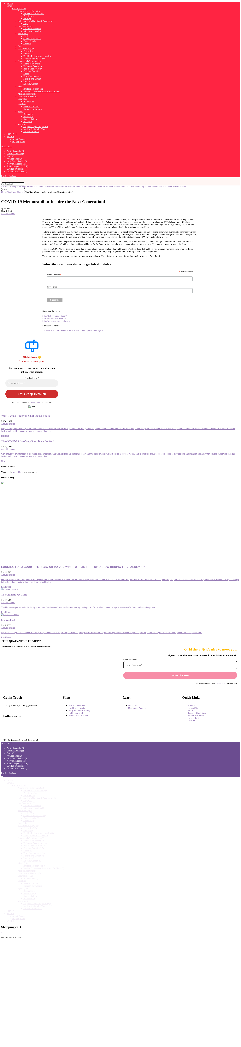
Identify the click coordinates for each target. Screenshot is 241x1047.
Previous (5, 436)
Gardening (132, 186)
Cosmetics (27, 51)
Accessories (28, 101)
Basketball (28, 116)
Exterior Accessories (32, 28)
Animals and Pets (51, 186)
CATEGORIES (19, 8)
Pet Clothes (28, 16)
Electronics (23, 33)
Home (4, 192)
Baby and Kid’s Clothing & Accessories (35, 21)
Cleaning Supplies (31, 71)
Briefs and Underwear (33, 89)
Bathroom (63, 186)
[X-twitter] (6, 731)
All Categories (23, 186)
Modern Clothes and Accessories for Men (41, 91)
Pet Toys (27, 18)
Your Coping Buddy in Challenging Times (25, 415)
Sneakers (22, 104)
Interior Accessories (32, 31)
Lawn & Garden (30, 84)
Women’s (22, 124)
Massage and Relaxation (34, 58)
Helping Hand (18, 141)
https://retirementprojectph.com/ (56, 321)
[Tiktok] (43, 731)
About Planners (19, 139)
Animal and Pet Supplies (29, 11)
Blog (9, 192)
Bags (20, 46)
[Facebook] (6, 724)
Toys (25, 23)
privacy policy (36, 402)
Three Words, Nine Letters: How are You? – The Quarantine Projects (72, 330)
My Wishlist (8, 620)
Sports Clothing (30, 119)
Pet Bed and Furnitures (33, 13)
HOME (10, 3)
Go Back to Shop (8, 186)
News (168, 186)
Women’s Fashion (31, 131)
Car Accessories (25, 26)
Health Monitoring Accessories (37, 56)
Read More (6, 587)
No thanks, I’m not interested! (58, 1043)
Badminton (28, 114)
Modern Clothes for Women (35, 129)
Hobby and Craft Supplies (29, 61)
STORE (10, 6)
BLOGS (10, 136)
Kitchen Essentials (158, 186)
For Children (88, 186)
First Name (52, 287)
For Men (98, 186)
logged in (17, 472)
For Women (107, 186)
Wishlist (10, 921)
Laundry (27, 81)
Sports (20, 111)
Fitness (26, 53)
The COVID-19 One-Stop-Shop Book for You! (27, 441)
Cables (26, 36)
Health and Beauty (26, 48)
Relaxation (176, 186)
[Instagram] (25, 724)
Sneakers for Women (32, 109)
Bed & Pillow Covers (32, 69)
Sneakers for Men (31, 106)
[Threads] (43, 724)
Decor (26, 74)
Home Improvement (32, 76)
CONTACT (12, 134)
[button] (6, 146)
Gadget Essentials (120, 186)
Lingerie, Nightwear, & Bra (35, 126)
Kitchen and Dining (32, 79)
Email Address (54, 274)
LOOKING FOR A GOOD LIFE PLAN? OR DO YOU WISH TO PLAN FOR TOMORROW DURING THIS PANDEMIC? (73, 566)
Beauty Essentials (75, 186)
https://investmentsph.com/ (54, 318)
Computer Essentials (32, 38)
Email (12, 1000)
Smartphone (23, 99)
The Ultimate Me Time (14, 594)
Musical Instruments (27, 94)
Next (3, 461)
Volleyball (27, 121)
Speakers (27, 43)
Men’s (20, 86)
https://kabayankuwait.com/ (54, 316)
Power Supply (29, 41)
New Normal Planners (28, 96)
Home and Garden (31, 64)
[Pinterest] (25, 731)
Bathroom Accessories (33, 66)
